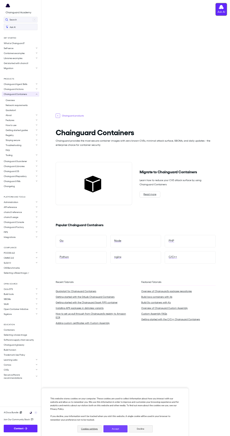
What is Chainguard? (14, 43)
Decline (140, 428)
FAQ (8, 150)
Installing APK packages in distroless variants (80, 308)
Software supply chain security (19, 340)
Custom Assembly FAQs (154, 313)
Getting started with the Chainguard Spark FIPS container (87, 302)
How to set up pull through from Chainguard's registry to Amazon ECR (91, 315)
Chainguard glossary (14, 345)
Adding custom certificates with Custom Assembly (83, 323)
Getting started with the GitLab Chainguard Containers (85, 297)
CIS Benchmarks (12, 268)
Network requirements (17, 105)
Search (13, 19)
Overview (10, 100)
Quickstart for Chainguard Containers (76, 291)
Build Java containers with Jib (156, 297)
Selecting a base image (15, 335)
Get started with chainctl (16, 63)
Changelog (9, 186)
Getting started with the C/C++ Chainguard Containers (170, 319)
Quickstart (11, 110)
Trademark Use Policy (14, 355)
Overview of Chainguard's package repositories (166, 291)
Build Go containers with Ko (156, 302)
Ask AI (12, 27)
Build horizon (10, 350)
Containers (9, 330)
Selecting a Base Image (15, 273)
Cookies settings (89, 428)
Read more (149, 194)
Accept (115, 428)
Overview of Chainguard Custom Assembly (164, 308)
